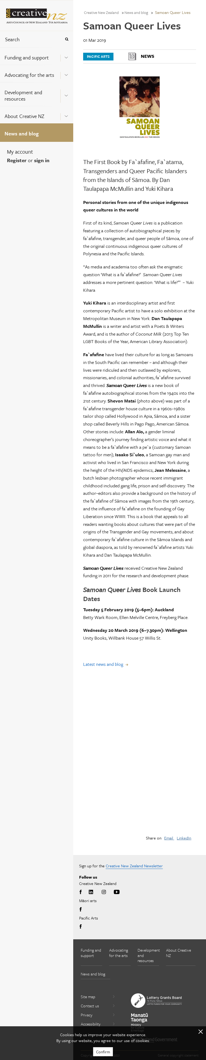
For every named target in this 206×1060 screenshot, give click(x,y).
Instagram (104, 892)
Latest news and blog (103, 664)
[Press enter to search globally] (67, 39)
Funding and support (27, 57)
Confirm (103, 1052)
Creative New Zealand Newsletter (134, 866)
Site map (88, 997)
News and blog (22, 133)
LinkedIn (184, 838)
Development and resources (23, 95)
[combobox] (31, 39)
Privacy (87, 1015)
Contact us (90, 1006)
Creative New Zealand (101, 12)
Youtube (117, 892)
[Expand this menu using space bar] (66, 55)
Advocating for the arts (29, 74)
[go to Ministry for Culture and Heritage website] (139, 1022)
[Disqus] (139, 755)
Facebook (81, 892)
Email (169, 838)
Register (17, 160)
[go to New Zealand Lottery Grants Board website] (156, 1000)
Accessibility (91, 1024)
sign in (41, 160)
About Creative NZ (24, 116)
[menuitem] (36, 56)
